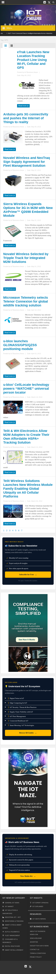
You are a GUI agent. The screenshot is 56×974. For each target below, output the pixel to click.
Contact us (34, 949)
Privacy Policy (36, 957)
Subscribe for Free (28, 574)
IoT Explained (37, 906)
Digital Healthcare (12, 946)
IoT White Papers (39, 919)
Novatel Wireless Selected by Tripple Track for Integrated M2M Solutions (25, 258)
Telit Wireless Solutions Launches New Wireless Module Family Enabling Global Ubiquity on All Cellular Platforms (28, 488)
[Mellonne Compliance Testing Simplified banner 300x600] (28, 633)
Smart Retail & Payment (14, 950)
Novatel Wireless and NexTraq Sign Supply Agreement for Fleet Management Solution (26, 161)
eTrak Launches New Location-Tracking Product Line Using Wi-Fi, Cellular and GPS (33, 59)
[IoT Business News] (28, 15)
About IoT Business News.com (37, 933)
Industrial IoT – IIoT (13, 917)
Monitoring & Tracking (14, 921)
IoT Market (9, 906)
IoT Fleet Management (17, 716)
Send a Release (36, 938)
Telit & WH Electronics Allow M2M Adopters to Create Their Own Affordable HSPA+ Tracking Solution (26, 436)
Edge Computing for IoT (17, 703)
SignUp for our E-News (39, 946)
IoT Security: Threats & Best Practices (22, 707)
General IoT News (12, 902)
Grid (5, 46)
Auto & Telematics (12, 932)
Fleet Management (12, 935)
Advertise (34, 942)
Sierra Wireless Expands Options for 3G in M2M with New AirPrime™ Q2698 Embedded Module (28, 209)
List (11, 46)
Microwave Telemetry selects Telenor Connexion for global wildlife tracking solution (25, 301)
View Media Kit (28, 876)
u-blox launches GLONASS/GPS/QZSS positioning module (20, 345)
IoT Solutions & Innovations (10, 911)
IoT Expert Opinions (40, 902)
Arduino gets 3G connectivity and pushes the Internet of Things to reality (25, 118)
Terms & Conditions (38, 953)
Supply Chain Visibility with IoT (20, 712)
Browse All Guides (28, 733)
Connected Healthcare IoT (18, 721)
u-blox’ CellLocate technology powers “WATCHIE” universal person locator (26, 388)
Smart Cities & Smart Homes (11, 926)
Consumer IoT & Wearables (9, 940)
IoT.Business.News (31, 72)
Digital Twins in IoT (16, 698)
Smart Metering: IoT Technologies (21, 725)
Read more (22, 106)
